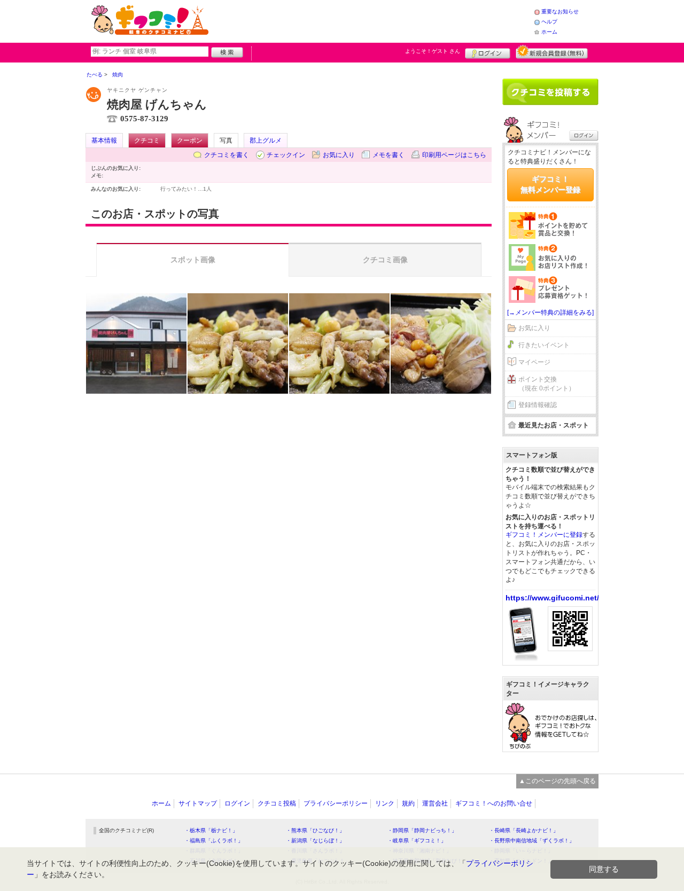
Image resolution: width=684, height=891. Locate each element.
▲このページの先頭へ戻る (557, 781)
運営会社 (435, 803)
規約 (408, 803)
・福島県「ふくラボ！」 (213, 840)
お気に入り (339, 155)
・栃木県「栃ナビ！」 (211, 830)
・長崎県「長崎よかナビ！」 (523, 830)
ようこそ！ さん (432, 51)
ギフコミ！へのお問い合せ (493, 803)
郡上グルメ (266, 140)
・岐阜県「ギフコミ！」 (416, 840)
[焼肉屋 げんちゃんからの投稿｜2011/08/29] (136, 343)
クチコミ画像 (385, 259)
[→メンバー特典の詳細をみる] (550, 312)
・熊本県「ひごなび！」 (315, 830)
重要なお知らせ (560, 11)
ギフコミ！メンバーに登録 (544, 534)
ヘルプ (549, 22)
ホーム (549, 32)
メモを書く (388, 155)
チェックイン (286, 155)
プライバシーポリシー (336, 803)
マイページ (534, 362)
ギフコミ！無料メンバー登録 (550, 184)
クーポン (190, 140)
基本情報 (104, 140)
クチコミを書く (226, 155)
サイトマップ (197, 803)
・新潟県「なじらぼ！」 (315, 840)
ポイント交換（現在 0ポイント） (546, 384)
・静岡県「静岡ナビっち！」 (422, 830)
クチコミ (147, 140)
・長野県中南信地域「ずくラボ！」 (531, 840)
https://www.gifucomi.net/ (552, 597)
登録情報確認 (537, 405)
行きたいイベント (544, 345)
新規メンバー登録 (552, 52)
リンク (384, 803)
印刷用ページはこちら (454, 155)
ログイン (487, 52)
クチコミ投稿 (277, 803)
